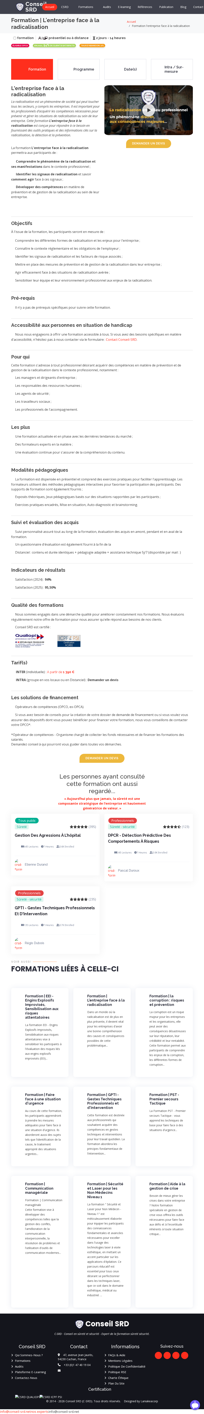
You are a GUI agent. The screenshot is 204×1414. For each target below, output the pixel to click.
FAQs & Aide (116, 1355)
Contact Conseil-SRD (121, 339)
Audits (107, 7)
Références (145, 7)
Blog (183, 7)
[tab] (32, 69)
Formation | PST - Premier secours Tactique (164, 1099)
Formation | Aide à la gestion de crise (167, 1186)
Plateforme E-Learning (30, 1372)
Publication (166, 7)
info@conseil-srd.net (15, 1411)
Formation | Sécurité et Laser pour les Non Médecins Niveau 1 (105, 1190)
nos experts (39, 1411)
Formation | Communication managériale (39, 1188)
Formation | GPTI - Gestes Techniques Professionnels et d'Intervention (104, 1101)
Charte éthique (118, 1378)
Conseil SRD (36, 7)
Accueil (49, 7)
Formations (22, 1361)
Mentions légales (120, 1361)
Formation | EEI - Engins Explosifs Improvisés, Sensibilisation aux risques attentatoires (42, 1007)
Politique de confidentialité (126, 1366)
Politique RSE (117, 1372)
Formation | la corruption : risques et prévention (166, 1000)
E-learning (124, 7)
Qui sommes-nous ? (29, 1355)
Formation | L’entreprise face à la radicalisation (106, 1000)
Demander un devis (148, 143)
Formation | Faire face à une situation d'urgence (43, 1099)
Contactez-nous (26, 1378)
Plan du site (116, 1383)
